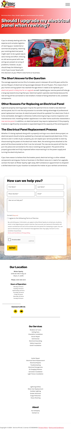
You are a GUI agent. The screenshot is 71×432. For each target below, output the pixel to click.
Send (12, 247)
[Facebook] (15, 311)
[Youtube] (21, 311)
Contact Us (35, 413)
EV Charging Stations (35, 369)
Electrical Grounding (35, 341)
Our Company (35, 410)
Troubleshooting (35, 365)
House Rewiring (35, 398)
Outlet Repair (35, 358)
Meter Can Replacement (35, 389)
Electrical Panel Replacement (35, 360)
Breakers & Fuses (35, 330)
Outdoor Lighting (35, 391)
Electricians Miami (6, 15)
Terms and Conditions (14, 233)
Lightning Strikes (35, 387)
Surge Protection (35, 395)
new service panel (8, 121)
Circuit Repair (35, 336)
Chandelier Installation (35, 334)
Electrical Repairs (35, 363)
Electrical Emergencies (35, 367)
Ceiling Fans (35, 332)
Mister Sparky (8, 4)
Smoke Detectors (35, 393)
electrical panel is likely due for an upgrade (17, 90)
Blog (13, 15)
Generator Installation (35, 372)
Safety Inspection (35, 343)
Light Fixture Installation (35, 374)
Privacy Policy (26, 233)
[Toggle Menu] (67, 4)
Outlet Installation (35, 345)
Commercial (35, 339)
